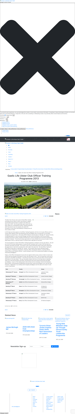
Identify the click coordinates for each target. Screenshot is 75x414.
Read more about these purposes (9, 126)
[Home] (38, 145)
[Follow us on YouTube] (69, 135)
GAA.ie (58, 402)
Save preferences (21, 128)
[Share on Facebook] (44, 216)
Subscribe (55, 346)
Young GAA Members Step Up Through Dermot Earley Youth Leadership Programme (61, 329)
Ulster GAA (59, 400)
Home (16, 172)
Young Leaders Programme (17, 169)
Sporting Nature (26, 169)
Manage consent (4, 413)
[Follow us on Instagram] (68, 135)
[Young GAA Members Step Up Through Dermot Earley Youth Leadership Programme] (62, 319)
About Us (10, 159)
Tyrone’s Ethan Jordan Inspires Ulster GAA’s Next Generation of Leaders (45, 329)
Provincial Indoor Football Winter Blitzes (45, 169)
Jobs (55, 169)
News (34, 396)
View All (67, 315)
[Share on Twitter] (46, 216)
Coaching (10, 154)
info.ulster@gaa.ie (16, 406)
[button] (37, 57)
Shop (9, 161)
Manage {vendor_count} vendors (9, 124)
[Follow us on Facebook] (67, 135)
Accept (2, 128)
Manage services (6, 123)
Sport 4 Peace (33, 169)
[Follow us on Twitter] (37, 386)
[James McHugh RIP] (9, 318)
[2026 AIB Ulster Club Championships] (29, 319)
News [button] (9, 147)
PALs (9, 163)
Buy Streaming (43, 390)
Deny (6, 128)
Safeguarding (59, 169)
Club (9, 152)
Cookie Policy (5, 130)
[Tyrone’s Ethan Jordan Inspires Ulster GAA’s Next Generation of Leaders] (45, 319)
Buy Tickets (32, 390)
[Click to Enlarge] (29, 213)
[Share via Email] (48, 216)
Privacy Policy (5, 131)
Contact (10, 166)
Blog (6, 216)
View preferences (12, 128)
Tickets (68, 139)
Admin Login (60, 396)
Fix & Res (10, 149)
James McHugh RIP (12, 328)
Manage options (5, 122)
